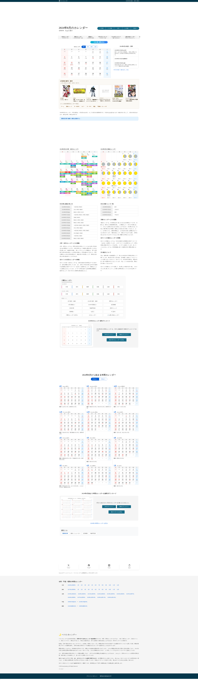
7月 (99, 585)
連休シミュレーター (75, 533)
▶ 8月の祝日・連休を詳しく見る (121, 69)
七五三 (92, 311)
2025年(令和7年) (130, 593)
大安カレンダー (65, 37)
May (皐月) (63, 465)
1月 (78, 585)
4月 (88, 585)
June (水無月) (91, 465)
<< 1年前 (101, 28)
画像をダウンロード (123, 334)
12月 (118, 585)
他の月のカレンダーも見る (116, 339)
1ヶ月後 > (127, 28)
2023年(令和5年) (111, 593)
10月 (110, 585)
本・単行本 (76, 106)
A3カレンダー (92, 315)
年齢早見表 (92, 308)
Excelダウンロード (116, 37)
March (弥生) (91, 438)
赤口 (118, 286)
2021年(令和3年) (91, 593)
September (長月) (92, 386)
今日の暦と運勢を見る (99, 42)
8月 (102, 585)
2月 (82, 585)
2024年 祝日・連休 (92, 301)
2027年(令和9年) (72, 589)
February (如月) (64, 438)
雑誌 (94, 106)
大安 (88, 46)
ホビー (83, 106)
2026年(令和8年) (72, 585)
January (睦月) (118, 412)
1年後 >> (135, 28)
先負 (98, 286)
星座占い (90, 37)
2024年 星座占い (92, 304)
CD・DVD (89, 106)
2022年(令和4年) (101, 593)
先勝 (87, 286)
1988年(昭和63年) (83, 606)
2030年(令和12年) (112, 597)
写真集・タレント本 (102, 106)
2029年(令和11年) (101, 597)
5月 (92, 585)
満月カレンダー (78, 37)
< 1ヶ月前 (110, 28)
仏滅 (108, 286)
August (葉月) (63, 386)
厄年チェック (113, 308)
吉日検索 (113, 304)
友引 (77, 286)
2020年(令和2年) (82, 593)
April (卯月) (118, 438)
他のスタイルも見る (116, 512)
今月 (118, 28)
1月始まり (103, 379)
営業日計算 (65, 533)
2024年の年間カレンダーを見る (99, 523)
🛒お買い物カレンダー (113, 315)
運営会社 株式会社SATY (106, 676)
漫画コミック (69, 106)
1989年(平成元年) (72, 601)
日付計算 (71, 308)
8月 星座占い (71, 304)
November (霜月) (64, 412)
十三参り (113, 311)
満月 (92, 46)
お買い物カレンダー (130, 37)
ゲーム (62, 106)
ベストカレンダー (64, 0)
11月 (114, 585)
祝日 (96, 46)
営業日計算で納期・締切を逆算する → (71, 118)
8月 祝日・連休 (72, 301)
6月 (95, 585)
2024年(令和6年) (120, 593)
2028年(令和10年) (91, 597)
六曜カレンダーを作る (72, 315)
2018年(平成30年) (83, 601)
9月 (106, 585)
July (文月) (118, 465)
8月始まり (95, 379)
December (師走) (92, 412)
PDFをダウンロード (109, 334)
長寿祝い (71, 311)
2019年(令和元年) (72, 593)
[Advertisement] (99, 13)
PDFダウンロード (102, 37)
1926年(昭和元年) (72, 606)
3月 (85, 585)
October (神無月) (119, 386)
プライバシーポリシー (92, 676)
